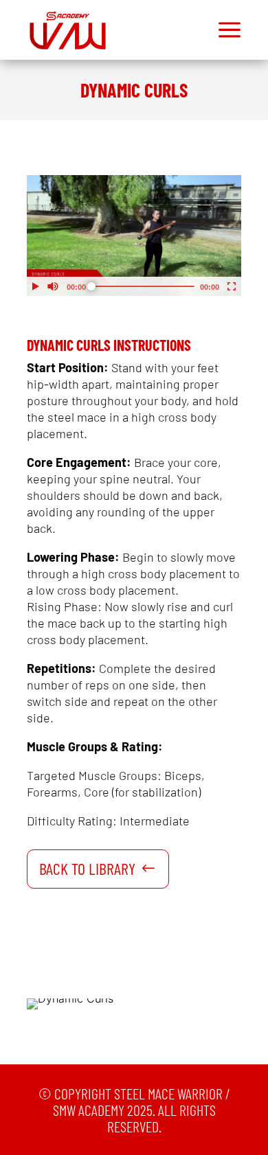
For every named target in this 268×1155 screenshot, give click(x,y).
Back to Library (87, 868)
